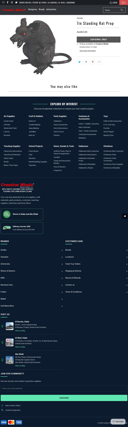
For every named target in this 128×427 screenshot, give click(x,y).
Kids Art (32, 135)
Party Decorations (61, 128)
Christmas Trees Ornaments (110, 159)
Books (6, 162)
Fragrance (58, 170)
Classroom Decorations (13, 151)
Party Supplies (60, 116)
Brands (5, 241)
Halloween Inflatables (87, 164)
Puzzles (107, 128)
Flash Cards (8, 158)
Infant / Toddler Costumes (89, 124)
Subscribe (64, 398)
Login (114, 2)
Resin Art (32, 121)
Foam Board (33, 151)
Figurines (32, 165)
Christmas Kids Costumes (114, 151)
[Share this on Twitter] (79, 62)
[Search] (122, 10)
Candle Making (34, 125)
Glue (30, 155)
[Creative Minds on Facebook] (7, 2)
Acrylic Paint (8, 121)
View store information (88, 51)
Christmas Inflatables (112, 168)
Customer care (74, 241)
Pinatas (57, 135)
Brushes (7, 135)
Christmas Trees (110, 155)
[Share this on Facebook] (86, 62)
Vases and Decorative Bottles (62, 162)
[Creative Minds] (14, 10)
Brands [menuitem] (42, 9)
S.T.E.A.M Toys (109, 125)
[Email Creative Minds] (3, 2)
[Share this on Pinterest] (93, 62)
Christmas (108, 146)
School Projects (36, 146)
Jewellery (32, 132)
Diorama (32, 158)
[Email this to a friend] (99, 62)
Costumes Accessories (87, 134)
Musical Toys (109, 135)
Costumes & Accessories (84, 117)
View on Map (20, 331)
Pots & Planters (60, 167)
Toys (106, 116)
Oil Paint (7, 125)
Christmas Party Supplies (113, 164)
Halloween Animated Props (87, 159)
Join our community (12, 373)
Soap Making (34, 128)
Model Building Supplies (38, 162)
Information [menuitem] (51, 9)
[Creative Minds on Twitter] (16, 2)
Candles (57, 157)
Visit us (5, 314)
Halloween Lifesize (86, 168)
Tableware (58, 121)
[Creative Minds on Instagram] (11, 2)
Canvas (7, 132)
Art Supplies (9, 116)
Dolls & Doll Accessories (113, 121)
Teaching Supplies (12, 146)
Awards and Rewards (12, 155)
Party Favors (59, 132)
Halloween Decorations (87, 155)
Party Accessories (61, 125)
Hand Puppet (109, 132)
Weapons (82, 138)
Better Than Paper (11, 165)
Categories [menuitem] (32, 9)
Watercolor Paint (10, 128)
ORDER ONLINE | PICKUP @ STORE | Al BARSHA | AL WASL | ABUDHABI (47, 2)
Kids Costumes (84, 127)
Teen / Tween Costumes (88, 131)
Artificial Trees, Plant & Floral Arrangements (62, 152)
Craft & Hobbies (36, 116)
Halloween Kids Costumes (89, 151)
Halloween (83, 146)
